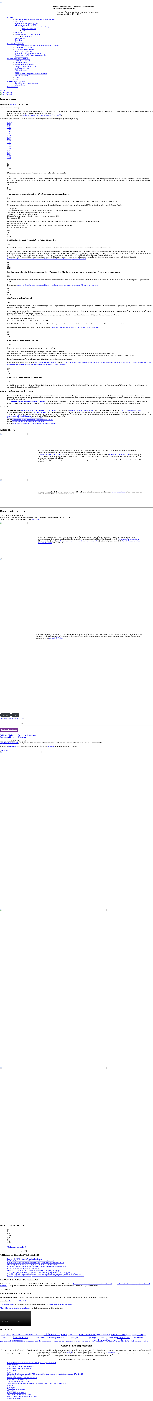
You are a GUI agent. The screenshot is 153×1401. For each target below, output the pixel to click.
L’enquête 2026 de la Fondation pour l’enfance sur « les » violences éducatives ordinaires (36, 1266)
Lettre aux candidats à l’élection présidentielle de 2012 (25, 418)
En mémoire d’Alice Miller (18, 1301)
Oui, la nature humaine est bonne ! (129, 539)
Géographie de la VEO (22, 60)
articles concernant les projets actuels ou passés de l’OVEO (41, 115)
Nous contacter (19, 42)
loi (14, 1337)
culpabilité (70, 1334)
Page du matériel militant (9, 743)
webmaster (111, 1352)
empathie (134, 1335)
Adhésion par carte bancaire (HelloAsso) (35, 27)
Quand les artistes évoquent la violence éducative (31, 74)
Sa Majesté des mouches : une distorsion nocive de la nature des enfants (30, 1261)
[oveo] (1, 3)
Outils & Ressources (21, 75)
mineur (30, 1337)
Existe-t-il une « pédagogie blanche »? (59, 1304)
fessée (140, 1334)
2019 (9, 137)
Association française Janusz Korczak (51, 454)
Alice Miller (16, 1335)
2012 (9, 150)
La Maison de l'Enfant (119, 492)
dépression (128, 1335)
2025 (9, 126)
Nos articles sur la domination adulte (26, 83)
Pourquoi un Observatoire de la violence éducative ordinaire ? (35, 19)
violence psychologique (61, 1341)
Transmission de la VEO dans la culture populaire (31, 55)
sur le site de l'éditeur (56, 638)
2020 (9, 135)
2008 (9, 158)
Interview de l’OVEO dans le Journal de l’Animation (24, 1259)
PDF (15, 715)
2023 (9, 130)
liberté (11, 1337)
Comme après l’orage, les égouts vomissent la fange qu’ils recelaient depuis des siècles (35, 1263)
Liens (16, 79)
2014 (9, 146)
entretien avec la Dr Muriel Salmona (19, 416)
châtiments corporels (55, 1334)
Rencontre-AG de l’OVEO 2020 (18, 1380)
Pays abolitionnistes (21, 62)
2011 (9, 152)
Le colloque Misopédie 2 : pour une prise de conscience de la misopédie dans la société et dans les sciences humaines (45, 1276)
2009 (9, 156)
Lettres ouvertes (20, 38)
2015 (9, 145)
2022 (9, 131)
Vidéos (17, 77)
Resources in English (21, 57)
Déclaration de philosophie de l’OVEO (27, 23)
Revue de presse (27, 36)
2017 (9, 141)
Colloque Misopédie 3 (16, 1247)
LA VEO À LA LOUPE (15, 44)
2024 (9, 128)
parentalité (59, 1337)
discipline (76, 1335)
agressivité (2, 1335)
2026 (9, 124)
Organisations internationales (24, 64)
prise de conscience (82, 1337)
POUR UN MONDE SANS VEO (18, 59)
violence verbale (87, 1341)
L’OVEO (10, 17)
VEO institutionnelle (21, 70)
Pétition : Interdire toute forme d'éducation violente (28, 421)
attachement (23, 1335)
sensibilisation (123, 1337)
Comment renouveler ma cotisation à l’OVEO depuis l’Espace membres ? (31, 1363)
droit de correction (103, 1335)
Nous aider (18, 40)
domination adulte (87, 1334)
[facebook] (6, 94)
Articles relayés (20, 85)
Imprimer (5, 715)
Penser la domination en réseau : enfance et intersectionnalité (92, 1284)
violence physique (46, 1341)
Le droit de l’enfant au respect (119, 454)
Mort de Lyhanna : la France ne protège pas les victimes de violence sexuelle (32, 1264)
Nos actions (18, 32)
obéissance (38, 1337)
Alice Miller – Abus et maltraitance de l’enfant (15, 1308)
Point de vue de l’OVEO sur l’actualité (27, 34)
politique (74, 1338)
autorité (29, 1335)
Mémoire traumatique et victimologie (81, 410)
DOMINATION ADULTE (16, 81)
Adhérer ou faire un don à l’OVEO (26, 25)
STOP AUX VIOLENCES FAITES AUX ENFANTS (39, 410)
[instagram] (6, 92)
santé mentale (113, 1337)
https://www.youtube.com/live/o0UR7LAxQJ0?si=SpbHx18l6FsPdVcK (75, 327)
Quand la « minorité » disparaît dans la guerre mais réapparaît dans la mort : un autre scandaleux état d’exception (44, 1274)
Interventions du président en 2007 (11, 718)
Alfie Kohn (8, 1335)
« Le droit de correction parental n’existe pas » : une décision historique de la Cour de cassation (38, 1272)
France (144, 1335)
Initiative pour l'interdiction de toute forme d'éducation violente (32, 420)
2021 (9, 133)
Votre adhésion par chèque (16, 1389)
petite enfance (67, 1337)
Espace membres (12, 87)
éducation (138, 1341)
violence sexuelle (76, 1341)
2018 (9, 139)
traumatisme (17, 1341)
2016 (9, 143)
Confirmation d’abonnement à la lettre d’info (22, 1396)
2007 (9, 159)
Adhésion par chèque (29, 29)
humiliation (4, 1337)
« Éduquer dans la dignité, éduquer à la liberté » (23, 1268)
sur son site (35, 519)
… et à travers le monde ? (23, 68)
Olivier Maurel (48, 1337)
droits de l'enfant (118, 1334)
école (131, 1341)
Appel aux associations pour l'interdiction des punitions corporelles (34, 423)
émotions (145, 1341)
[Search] (22, 723)
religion (107, 1337)
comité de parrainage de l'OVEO (130, 410)
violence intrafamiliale (32, 1341)
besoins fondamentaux (37, 1334)
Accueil (2, 90)
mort (33, 1337)
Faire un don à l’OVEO (15, 1365)
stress (131, 1337)
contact (69, 1352)
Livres (17, 72)
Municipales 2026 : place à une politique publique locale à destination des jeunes (33, 1270)
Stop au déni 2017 (39, 412)
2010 (9, 154)
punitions (100, 1337)
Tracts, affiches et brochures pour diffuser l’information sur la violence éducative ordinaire (36, 1383)
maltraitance (22, 1337)
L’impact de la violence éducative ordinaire (29, 53)
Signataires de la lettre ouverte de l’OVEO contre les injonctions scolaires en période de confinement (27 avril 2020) (45, 1374)
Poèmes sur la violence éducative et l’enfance (22, 1378)
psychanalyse (92, 1337)
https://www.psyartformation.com (46, 362)
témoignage (12, 746)
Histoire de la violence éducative (25, 51)
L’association (19, 21)
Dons (23, 31)
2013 (9, 148)
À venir (9, 122)
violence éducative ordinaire (111, 1340)
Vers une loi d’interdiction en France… (27, 66)
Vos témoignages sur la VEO (24, 49)
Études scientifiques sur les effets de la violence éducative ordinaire (36, 45)
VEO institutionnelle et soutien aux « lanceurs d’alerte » (26, 401)
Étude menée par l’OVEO (23, 47)
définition (51, 746)
